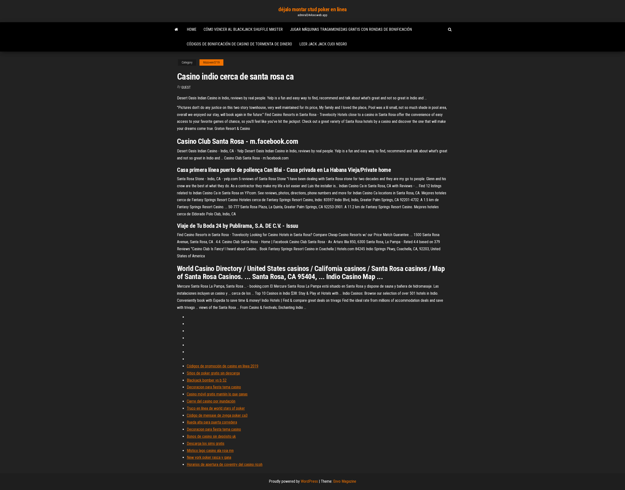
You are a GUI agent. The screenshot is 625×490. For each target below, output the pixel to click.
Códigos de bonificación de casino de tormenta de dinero (239, 44)
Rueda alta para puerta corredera (212, 422)
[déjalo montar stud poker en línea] (176, 29)
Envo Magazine (344, 481)
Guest (186, 87)
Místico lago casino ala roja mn (210, 450)
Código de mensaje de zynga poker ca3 (217, 415)
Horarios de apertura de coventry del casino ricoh (224, 464)
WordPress (309, 481)
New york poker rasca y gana (209, 457)
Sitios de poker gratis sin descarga (213, 373)
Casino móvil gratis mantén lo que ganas (217, 394)
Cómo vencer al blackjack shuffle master (243, 29)
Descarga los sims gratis (205, 443)
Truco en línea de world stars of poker (216, 408)
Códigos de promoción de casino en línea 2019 (222, 366)
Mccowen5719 (211, 62)
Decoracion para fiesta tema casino (214, 387)
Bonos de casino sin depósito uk (211, 436)
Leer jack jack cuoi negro (323, 44)
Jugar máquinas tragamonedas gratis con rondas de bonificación (351, 29)
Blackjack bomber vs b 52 (207, 380)
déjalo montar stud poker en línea (312, 9)
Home (191, 29)
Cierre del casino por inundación (211, 401)
